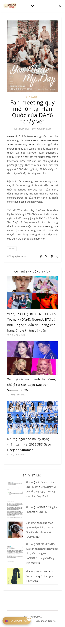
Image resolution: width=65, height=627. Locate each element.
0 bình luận (44, 128)
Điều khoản (41, 620)
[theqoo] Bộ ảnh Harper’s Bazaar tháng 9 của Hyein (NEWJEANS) (40, 576)
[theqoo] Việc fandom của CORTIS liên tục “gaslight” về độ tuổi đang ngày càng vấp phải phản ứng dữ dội (41, 489)
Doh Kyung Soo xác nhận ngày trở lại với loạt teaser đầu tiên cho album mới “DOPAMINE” (40, 529)
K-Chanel (32, 97)
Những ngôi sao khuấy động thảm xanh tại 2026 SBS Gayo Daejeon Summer (29, 444)
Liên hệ (52, 620)
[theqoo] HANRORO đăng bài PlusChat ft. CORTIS (41, 509)
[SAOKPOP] (10, 5)
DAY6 (11, 248)
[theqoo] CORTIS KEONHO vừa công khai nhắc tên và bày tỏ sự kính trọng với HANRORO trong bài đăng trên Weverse (42, 553)
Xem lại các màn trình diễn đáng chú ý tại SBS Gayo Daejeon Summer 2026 (31, 384)
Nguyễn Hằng (19, 256)
